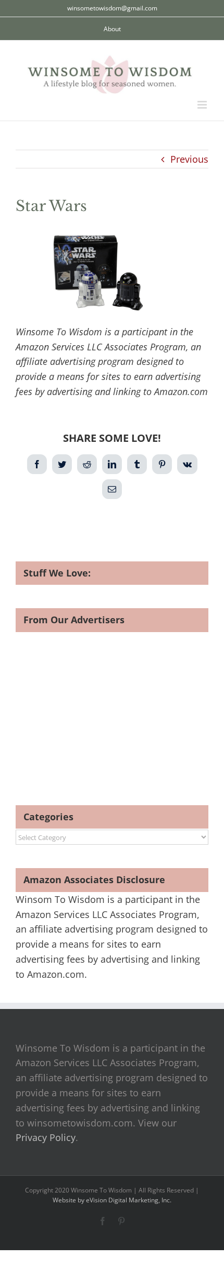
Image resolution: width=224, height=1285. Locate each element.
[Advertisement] (103, 705)
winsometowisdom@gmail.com (112, 8)
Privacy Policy (46, 1137)
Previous (189, 159)
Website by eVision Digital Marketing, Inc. (112, 1200)
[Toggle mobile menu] (202, 104)
